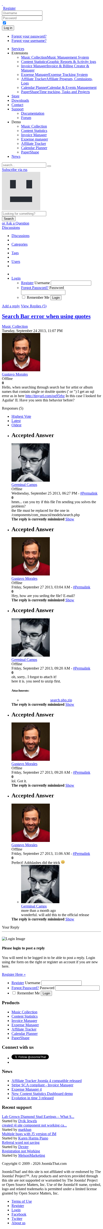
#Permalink (88, 493)
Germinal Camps (34, 906)
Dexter (23, 1147)
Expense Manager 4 (26, 1089)
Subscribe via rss (14, 170)
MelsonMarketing (31, 1155)
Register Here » (14, 974)
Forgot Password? (34, 288)
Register (9, 8)
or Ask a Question (15, 223)
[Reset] (49, 166)
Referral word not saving (21, 1142)
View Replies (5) (33, 306)
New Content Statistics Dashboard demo (42, 1094)
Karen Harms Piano (33, 1138)
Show (69, 519)
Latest (16, 421)
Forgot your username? (28, 41)
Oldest (16, 425)
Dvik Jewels (27, 1121)
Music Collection (15, 326)
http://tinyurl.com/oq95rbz (45, 396)
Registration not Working (21, 1151)
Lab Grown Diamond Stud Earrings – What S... (38, 1117)
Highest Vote (21, 416)
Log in (8, 28)
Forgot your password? (28, 36)
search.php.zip (61, 700)
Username (42, 283)
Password (56, 288)
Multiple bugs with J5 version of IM (29, 1134)
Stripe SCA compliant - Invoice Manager (42, 1085)
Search (9, 218)
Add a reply (11, 306)
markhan (24, 1130)
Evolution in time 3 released (32, 1098)
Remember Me (38, 297)
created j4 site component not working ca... (34, 1125)
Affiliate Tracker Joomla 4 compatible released (46, 1081)
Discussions (11, 228)
